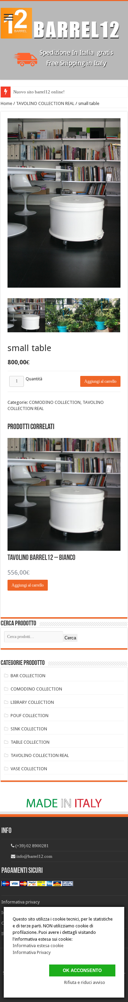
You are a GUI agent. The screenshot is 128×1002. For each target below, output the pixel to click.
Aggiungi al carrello (100, 381)
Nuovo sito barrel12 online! (39, 91)
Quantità (34, 378)
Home (6, 103)
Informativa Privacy (32, 952)
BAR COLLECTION (28, 675)
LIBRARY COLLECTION (32, 702)
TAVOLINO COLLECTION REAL (45, 103)
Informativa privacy (20, 902)
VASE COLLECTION (29, 768)
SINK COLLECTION (29, 728)
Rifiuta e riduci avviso (84, 982)
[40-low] (64, 317)
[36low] (101, 317)
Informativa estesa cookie (38, 945)
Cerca (70, 637)
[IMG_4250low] (26, 317)
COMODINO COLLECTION (55, 402)
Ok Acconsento (82, 970)
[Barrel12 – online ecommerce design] (64, 22)
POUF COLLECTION (29, 715)
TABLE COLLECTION (30, 742)
